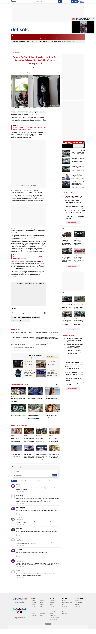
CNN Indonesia (78, 600)
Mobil (21, 38)
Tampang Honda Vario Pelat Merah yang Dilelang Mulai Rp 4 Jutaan (66, 259)
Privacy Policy (65, 611)
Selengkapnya (55, 384)
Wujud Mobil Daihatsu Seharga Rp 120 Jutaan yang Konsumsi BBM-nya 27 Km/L (67, 243)
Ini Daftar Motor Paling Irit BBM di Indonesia (74, 217)
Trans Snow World (54, 609)
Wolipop (41, 606)
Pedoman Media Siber (67, 602)
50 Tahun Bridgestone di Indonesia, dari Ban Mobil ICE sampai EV (73, 202)
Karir (63, 604)
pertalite (14, 317)
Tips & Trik (58, 38)
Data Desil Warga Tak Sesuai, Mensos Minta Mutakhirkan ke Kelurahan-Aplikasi (41, 457)
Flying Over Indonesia (54, 617)
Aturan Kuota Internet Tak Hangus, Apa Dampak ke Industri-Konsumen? (29, 439)
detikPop (41, 615)
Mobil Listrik (54, 41)
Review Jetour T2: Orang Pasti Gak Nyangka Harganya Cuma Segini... (78, 306)
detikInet (33, 606)
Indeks (80, 38)
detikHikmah (42, 613)
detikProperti (33, 615)
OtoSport (45, 38)
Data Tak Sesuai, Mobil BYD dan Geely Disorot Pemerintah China (29, 457)
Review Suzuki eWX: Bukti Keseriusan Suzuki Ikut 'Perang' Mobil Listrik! (77, 168)
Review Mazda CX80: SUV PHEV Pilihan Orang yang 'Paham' (67, 306)
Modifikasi (51, 38)
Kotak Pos (64, 606)
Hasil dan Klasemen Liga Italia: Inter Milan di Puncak (18, 416)
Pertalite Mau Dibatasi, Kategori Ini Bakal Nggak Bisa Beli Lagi (46, 343)
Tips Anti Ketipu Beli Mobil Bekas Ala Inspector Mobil (78, 151)
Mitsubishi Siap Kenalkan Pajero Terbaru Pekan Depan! (78, 242)
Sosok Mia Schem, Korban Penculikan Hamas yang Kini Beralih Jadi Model (15, 439)
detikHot (32, 608)
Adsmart (51, 604)
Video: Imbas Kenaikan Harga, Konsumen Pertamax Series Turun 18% (84, 19)
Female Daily (77, 608)
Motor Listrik (61, 41)
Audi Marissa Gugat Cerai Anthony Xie (51, 416)
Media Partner (65, 608)
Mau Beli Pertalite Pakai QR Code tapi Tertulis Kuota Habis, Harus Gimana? (22, 343)
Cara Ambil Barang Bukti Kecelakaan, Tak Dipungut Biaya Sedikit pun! (74, 352)
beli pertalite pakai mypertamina (20, 320)
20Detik (41, 609)
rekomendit (52, 621)
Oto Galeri (70, 38)
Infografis (39, 41)
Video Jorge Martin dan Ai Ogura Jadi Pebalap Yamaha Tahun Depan (78, 322)
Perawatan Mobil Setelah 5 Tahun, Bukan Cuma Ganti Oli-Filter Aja (74, 207)
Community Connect (54, 622)
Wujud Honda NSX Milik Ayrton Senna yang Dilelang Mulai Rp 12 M (79, 259)
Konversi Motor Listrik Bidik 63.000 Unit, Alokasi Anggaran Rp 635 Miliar (40, 439)
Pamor (27, 41)
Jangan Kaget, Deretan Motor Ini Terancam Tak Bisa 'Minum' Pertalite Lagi (28, 257)
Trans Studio (52, 611)
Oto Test (64, 38)
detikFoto (42, 611)
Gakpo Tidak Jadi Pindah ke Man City (16, 455)
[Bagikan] (43, 73)
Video (75, 38)
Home (13, 38)
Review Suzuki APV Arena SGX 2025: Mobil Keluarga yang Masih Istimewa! (77, 160)
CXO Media (77, 609)
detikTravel (42, 600)
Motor (25, 38)
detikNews (33, 600)
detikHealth (42, 604)
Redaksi (64, 600)
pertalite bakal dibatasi (24, 317)
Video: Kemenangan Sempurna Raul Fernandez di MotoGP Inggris (66, 322)
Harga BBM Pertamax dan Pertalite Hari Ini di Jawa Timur (22, 348)
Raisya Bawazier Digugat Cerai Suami (51, 399)
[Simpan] (58, 73)
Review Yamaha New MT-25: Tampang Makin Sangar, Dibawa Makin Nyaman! (77, 184)
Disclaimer (64, 613)
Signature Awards (53, 608)
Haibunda (77, 604)
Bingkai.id (52, 613)
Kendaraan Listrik (33, 38)
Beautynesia (77, 606)
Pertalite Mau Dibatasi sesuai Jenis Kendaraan (22, 337)
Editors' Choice (70, 41)
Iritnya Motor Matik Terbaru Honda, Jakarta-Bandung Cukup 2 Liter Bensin (75, 346)
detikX (41, 608)
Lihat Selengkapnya (72, 222)
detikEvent (52, 606)
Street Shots (46, 41)
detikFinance (33, 604)
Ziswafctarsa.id (53, 615)
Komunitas (22, 41)
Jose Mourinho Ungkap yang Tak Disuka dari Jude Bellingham (18, 400)
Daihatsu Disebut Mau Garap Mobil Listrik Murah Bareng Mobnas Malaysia (75, 212)
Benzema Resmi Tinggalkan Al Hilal (35, 399)
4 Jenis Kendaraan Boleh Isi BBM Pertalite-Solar (21, 333)
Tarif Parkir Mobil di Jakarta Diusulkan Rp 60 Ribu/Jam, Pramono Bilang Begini (74, 340)
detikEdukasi (33, 602)
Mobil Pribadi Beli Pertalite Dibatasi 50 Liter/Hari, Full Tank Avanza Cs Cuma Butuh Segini (47, 339)
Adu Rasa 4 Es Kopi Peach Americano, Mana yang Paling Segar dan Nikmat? (54, 439)
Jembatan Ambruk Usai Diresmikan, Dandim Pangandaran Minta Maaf (34, 417)
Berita (17, 38)
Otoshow (33, 41)
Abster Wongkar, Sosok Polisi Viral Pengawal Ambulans (77, 175)
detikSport (33, 609)
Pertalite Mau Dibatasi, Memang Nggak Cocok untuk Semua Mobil (47, 333)
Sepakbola (33, 611)
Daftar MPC (74, 1)
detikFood (42, 602)
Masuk (81, 1)
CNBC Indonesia (78, 602)
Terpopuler (15, 41)
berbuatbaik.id (53, 600)
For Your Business (53, 619)
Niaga (40, 38)
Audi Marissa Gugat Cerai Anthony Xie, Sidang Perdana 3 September (54, 457)
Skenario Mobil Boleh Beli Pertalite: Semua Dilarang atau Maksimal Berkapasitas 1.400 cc (29, 128)
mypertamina (36, 317)
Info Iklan (64, 609)
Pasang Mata (52, 602)
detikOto (13, 52)
